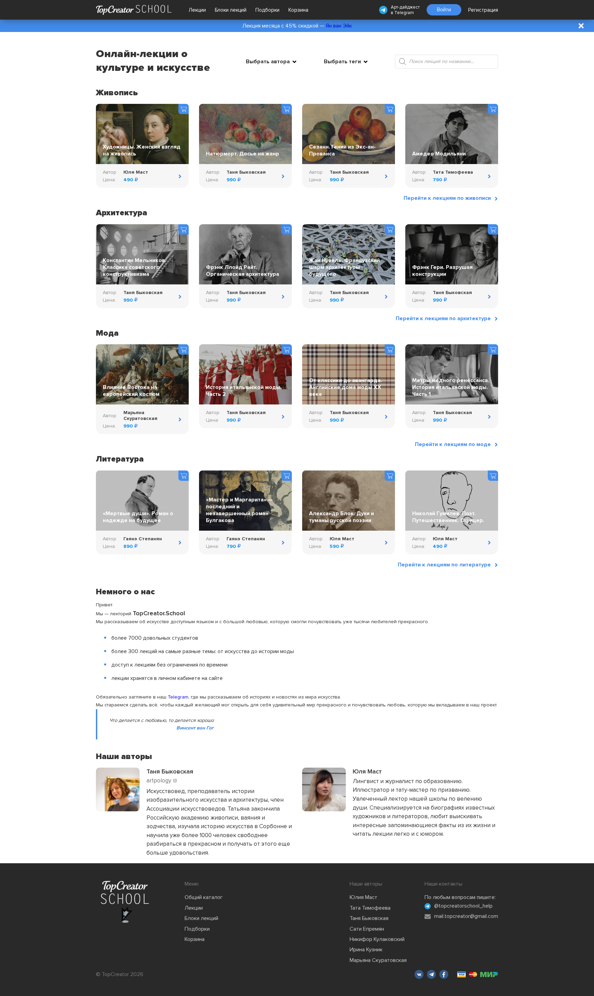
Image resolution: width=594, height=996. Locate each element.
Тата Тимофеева (370, 908)
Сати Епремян (367, 928)
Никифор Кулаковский (377, 939)
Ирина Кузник (366, 949)
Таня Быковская (369, 918)
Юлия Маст (363, 897)
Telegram (404, 12)
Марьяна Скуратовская (378, 960)
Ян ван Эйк (339, 25)
